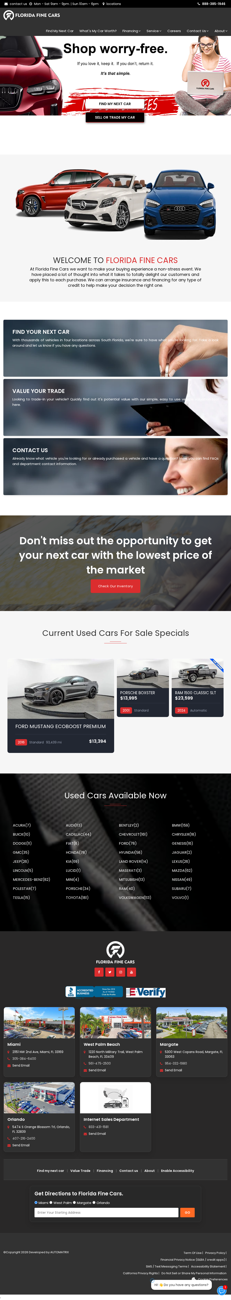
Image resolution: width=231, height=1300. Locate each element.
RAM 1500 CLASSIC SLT (195, 692)
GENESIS (182, 843)
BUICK (21, 834)
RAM (127, 888)
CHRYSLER (184, 834)
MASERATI (130, 870)
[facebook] (99, 972)
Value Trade (80, 1170)
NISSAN (182, 879)
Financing (130, 30)
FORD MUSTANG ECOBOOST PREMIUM (60, 726)
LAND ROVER (133, 861)
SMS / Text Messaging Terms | (167, 1266)
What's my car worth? (98, 30)
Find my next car (60, 30)
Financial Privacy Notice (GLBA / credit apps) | (193, 1260)
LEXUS (181, 861)
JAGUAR (182, 852)
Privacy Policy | (215, 1253)
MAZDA (182, 870)
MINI (72, 879)
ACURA (22, 825)
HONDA (76, 852)
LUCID (73, 870)
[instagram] (121, 972)
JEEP (21, 861)
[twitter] (110, 972)
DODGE (22, 843)
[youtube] (131, 972)
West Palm (62, 1202)
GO (187, 1212)
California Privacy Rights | (141, 1273)
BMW (181, 825)
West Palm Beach (102, 1044)
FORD (128, 843)
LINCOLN (23, 870)
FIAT (72, 843)
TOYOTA (77, 897)
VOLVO (180, 897)
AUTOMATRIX (59, 1252)
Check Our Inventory (115, 586)
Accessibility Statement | (208, 1266)
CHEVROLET (133, 834)
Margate (169, 1044)
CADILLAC (78, 834)
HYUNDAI (130, 852)
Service (153, 30)
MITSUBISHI (132, 879)
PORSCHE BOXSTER (137, 692)
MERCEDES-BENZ (31, 879)
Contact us (128, 1170)
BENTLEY (129, 825)
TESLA (21, 897)
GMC (21, 852)
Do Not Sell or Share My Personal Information (194, 1273)
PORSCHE (78, 888)
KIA (72, 861)
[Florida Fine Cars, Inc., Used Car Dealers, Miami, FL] (94, 992)
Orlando (16, 1119)
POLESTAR (24, 888)
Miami (14, 1044)
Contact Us (196, 30)
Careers (174, 30)
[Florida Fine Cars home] (115, 954)
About (220, 30)
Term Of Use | (193, 1253)
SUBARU (182, 888)
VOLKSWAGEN (135, 897)
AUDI (74, 825)
